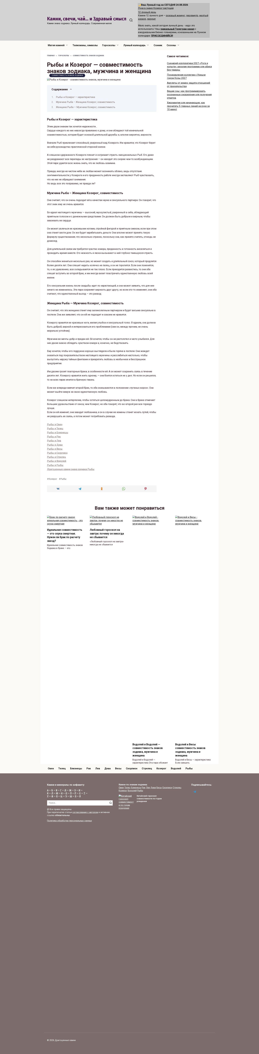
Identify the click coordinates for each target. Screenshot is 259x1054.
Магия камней (56, 45)
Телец (62, 768)
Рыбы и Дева (55, 444)
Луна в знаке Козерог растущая (156, 8)
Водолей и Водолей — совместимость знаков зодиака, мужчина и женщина (147, 750)
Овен (51, 768)
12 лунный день (147, 12)
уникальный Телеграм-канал (177, 29)
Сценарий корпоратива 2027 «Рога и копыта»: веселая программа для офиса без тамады (189, 66)
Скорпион (131, 768)
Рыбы (63, 479)
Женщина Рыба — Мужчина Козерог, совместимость (85, 107)
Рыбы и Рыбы (55, 465)
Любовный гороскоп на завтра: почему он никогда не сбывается (107, 533)
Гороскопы (108, 45)
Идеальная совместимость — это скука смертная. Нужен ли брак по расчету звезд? (64, 535)
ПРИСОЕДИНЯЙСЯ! (162, 35)
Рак (88, 768)
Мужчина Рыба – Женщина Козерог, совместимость (85, 102)
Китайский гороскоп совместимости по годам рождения (149, 798)
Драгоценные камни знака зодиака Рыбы (70, 469)
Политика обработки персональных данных (69, 820)
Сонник (158, 45)
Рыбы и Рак (54, 436)
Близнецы (76, 768)
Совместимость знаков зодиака (67, 75)
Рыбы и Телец (55, 428)
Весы (118, 768)
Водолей (176, 768)
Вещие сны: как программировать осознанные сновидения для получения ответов (189, 94)
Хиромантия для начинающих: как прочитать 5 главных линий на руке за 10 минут (188, 106)
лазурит (151, 19)
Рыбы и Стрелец (56, 457)
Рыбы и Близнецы (57, 432)
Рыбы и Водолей (56, 461)
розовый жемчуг (175, 15)
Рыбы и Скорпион (57, 453)
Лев (97, 768)
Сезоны (171, 45)
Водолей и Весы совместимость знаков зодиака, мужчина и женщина (190, 750)
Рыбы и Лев (54, 440)
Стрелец (147, 768)
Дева (107, 768)
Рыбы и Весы (55, 448)
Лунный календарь (134, 45)
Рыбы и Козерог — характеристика (75, 97)
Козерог (53, 479)
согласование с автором (85, 812)
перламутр (192, 15)
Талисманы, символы (85, 45)
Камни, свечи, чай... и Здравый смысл (86, 19)
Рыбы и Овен (54, 424)
